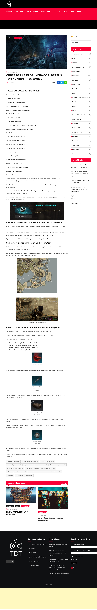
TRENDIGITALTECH (19, 475)
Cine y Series (76, 71)
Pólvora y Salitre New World (14, 163)
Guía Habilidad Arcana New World (15, 102)
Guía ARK (74, 93)
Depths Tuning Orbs (28, 465)
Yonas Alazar (29, 475)
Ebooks (43, 11)
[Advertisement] (45, 598)
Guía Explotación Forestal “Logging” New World (19, 129)
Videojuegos (19, 11)
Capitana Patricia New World (14, 171)
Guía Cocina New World (12, 114)
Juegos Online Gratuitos (79, 115)
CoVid (65, 11)
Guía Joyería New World (13, 117)
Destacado (75, 80)
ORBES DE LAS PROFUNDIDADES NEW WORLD (16, 472)
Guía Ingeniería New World (13, 121)
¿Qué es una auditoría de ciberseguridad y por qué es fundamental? (79, 189)
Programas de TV (77, 132)
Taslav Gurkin (57, 472)
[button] (62, 483)
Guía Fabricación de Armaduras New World (18, 110)
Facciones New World (12, 175)
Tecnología (9, 11)
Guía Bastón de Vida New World (15, 133)
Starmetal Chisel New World (45, 472)
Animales (78, 11)
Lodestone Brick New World (32, 468)
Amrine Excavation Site (13, 461)
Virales (72, 11)
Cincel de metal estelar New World (30, 461)
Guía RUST (75, 102)
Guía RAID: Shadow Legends (80, 97)
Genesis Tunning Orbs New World (15, 140)
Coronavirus (75, 75)
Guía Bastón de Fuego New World (15, 136)
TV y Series (57, 11)
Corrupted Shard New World (47, 461)
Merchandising (76, 119)
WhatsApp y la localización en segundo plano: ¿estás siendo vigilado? (79, 174)
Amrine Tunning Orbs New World (15, 144)
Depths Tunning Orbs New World (15, 148)
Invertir (29, 11)
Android (35, 11)
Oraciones (10, 17)
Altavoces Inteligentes (78, 54)
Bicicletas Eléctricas (78, 67)
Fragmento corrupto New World (57, 465)
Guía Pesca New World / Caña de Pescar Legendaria (21, 125)
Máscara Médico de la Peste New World (17, 167)
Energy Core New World (41, 465)
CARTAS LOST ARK (57, 518)
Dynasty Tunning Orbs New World (15, 152)
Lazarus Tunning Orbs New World (15, 156)
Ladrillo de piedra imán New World (15, 468)
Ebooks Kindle (76, 84)
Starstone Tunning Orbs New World (16, 159)
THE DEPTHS (10, 475)
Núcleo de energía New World (48, 468)
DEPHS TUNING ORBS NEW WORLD (14, 465)
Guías (48, 11)
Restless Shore (32, 472)
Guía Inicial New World (12, 95)
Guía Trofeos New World (13, 98)
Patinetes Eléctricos (78, 128)
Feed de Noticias (75, 203)
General (74, 89)
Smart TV (75, 136)
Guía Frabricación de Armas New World (17, 106)
